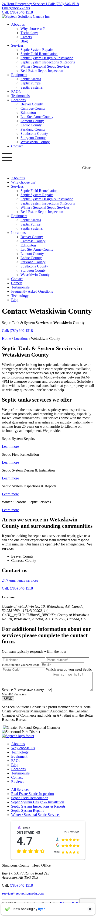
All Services (20, 789)
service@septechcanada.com (23, 893)
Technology (29, 33)
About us (18, 24)
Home (6, 338)
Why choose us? (33, 29)
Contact (17, 146)
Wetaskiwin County (35, 142)
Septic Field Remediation (39, 54)
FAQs (15, 761)
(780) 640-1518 (21, 885)
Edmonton (28, 112)
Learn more (10, 446)
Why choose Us (23, 748)
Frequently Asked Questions (32, 291)
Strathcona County (34, 133)
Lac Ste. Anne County (37, 117)
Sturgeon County (33, 138)
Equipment (19, 75)
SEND (8, 699)
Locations (18, 100)
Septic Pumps (31, 83)
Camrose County (33, 108)
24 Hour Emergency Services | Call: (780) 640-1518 (40, 4)
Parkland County (33, 129)
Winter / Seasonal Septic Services (45, 66)
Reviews (17, 782)
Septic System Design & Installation (47, 58)
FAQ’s (16, 92)
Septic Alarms (31, 79)
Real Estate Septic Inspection (42, 71)
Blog (24, 41)
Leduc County (31, 125)
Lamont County (32, 121)
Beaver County (32, 104)
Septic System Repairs (37, 50)
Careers (26, 37)
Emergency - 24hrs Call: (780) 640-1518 (17, 10)
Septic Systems (32, 87)
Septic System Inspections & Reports (48, 62)
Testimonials (20, 96)
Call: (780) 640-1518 (17, 331)
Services (17, 45)
